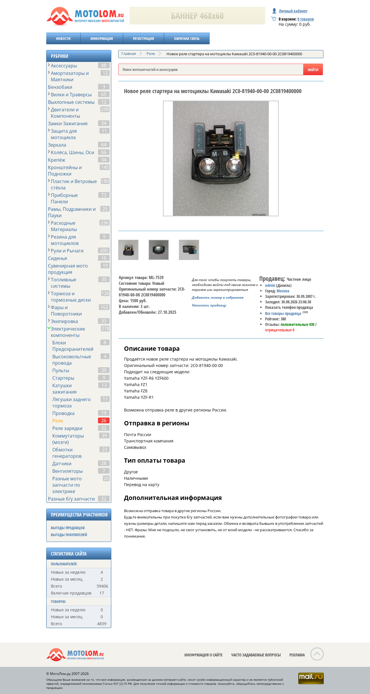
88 (103, 65)
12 (105, 73)
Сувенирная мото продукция (68, 269)
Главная (128, 53)
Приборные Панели (64, 198)
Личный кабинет (293, 11)
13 (104, 385)
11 (104, 131)
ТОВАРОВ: (58, 601)
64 (103, 144)
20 (106, 478)
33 (103, 321)
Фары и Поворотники (66, 310)
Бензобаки (60, 87)
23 (104, 449)
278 (105, 328)
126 (105, 293)
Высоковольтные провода (71, 359)
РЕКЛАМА (297, 655)
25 (105, 209)
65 (103, 94)
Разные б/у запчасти (71, 499)
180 (105, 181)
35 (104, 279)
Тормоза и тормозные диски (71, 296)
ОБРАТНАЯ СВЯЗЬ (186, 38)
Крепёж (56, 160)
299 (105, 109)
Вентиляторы (67, 471)
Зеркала (57, 145)
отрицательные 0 (279, 330)
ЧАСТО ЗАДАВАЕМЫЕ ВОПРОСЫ (256, 655)
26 (103, 420)
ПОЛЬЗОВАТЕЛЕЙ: (64, 563)
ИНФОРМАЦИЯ (101, 38)
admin (270, 285)
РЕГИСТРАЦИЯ (143, 38)
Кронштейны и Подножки (65, 170)
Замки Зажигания (68, 123)
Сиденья (57, 258)
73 (103, 195)
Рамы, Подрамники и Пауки (72, 212)
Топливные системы (63, 282)
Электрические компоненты (68, 332)
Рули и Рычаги (67, 251)
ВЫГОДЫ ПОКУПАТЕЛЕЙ (69, 534)
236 (104, 223)
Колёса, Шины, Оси (72, 152)
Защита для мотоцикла (64, 134)
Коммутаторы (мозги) (68, 439)
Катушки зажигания (64, 388)
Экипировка (64, 321)
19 (105, 265)
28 (103, 463)
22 (103, 498)
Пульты (60, 370)
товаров (305, 19)
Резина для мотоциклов (65, 240)
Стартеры (63, 378)
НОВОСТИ (63, 38)
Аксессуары (64, 65)
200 (104, 250)
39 (103, 370)
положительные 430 (297, 324)
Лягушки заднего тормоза (71, 402)
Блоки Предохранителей (72, 345)
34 (103, 123)
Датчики (61, 463)
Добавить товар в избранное (218, 297)
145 (105, 167)
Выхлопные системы (71, 102)
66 (103, 152)
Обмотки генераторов (67, 452)
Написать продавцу (209, 305)
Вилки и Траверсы (71, 94)
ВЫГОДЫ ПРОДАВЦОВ (68, 527)
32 (103, 428)
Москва (283, 291)
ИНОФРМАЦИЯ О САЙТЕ (203, 655)
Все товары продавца (283, 313)
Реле (57, 421)
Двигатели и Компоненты (65, 112)
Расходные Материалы (64, 226)
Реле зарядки (67, 428)
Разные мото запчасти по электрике (67, 484)
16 (103, 258)
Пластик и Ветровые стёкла (74, 184)
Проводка (63, 413)
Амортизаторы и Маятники (70, 76)
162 (104, 307)
